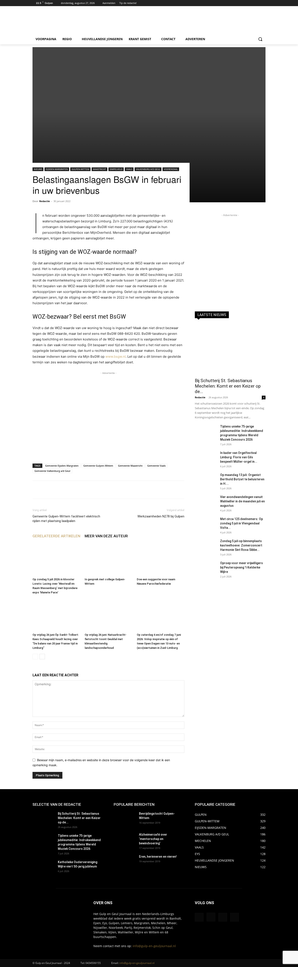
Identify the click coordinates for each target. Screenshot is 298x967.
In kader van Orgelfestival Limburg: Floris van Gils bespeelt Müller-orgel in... (238, 457)
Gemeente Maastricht (130, 465)
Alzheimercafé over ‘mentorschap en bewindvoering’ (153, 839)
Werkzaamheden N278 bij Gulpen (160, 516)
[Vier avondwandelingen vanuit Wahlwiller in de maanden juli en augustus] (206, 502)
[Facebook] (250, 3)
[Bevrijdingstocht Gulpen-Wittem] (124, 819)
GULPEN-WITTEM (80, 169)
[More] (167, 489)
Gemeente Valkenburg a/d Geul (52, 470)
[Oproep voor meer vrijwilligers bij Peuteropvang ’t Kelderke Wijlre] (206, 568)
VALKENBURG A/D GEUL (148, 169)
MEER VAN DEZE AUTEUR (106, 536)
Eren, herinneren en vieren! (158, 856)
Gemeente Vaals (156, 465)
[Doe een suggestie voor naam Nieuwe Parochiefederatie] (160, 559)
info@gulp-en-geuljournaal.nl (154, 946)
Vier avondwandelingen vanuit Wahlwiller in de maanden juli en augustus (242, 501)
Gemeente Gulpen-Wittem (98, 465)
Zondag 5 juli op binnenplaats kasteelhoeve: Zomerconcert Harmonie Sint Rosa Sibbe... (241, 545)
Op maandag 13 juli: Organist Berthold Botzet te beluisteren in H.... (242, 479)
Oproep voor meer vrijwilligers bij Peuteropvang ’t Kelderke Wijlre (241, 567)
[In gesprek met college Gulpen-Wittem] (108, 559)
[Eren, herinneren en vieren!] (124, 862)
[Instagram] (256, 3)
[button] (260, 39)
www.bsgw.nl (115, 356)
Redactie (44, 201)
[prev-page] (35, 656)
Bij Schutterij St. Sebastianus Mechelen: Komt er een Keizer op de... (228, 386)
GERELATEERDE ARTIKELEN (56, 536)
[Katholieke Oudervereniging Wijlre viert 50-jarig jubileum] (43, 867)
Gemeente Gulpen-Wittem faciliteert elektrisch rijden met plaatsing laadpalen (66, 518)
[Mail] (222, 917)
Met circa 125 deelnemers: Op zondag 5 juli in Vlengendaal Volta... (241, 523)
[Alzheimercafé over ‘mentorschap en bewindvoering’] (124, 840)
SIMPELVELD (116, 169)
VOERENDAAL (171, 169)
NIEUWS (38, 169)
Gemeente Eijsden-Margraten (62, 465)
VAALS (129, 169)
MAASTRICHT (99, 169)
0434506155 (93, 963)
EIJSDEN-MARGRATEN (57, 169)
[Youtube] (262, 3)
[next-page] (42, 656)
